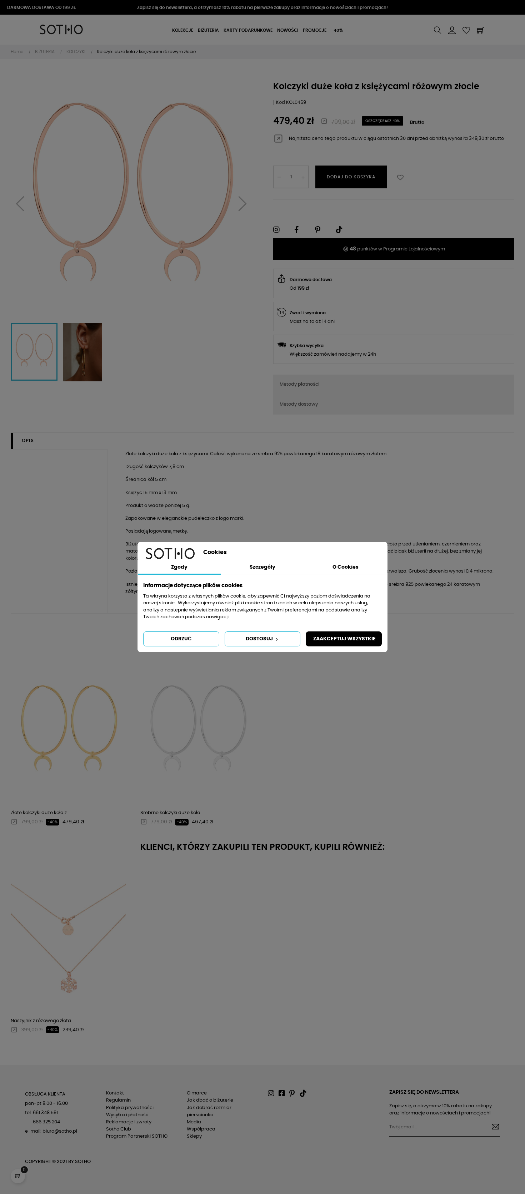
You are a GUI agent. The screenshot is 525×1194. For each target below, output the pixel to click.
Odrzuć (181, 638)
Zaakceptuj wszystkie (344, 638)
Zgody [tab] (179, 567)
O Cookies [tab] (345, 567)
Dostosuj (260, 638)
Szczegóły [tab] (262, 567)
